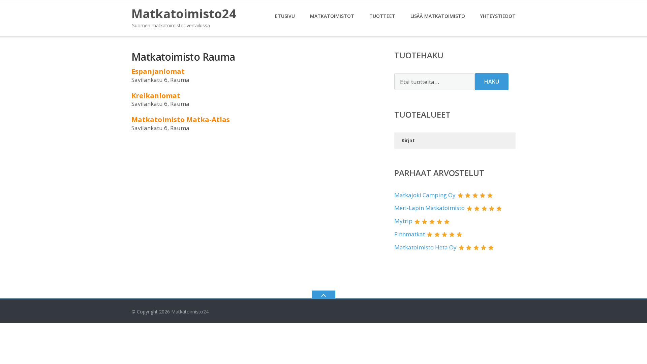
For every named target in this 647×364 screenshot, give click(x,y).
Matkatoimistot (332, 16)
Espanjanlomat (158, 71)
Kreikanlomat (155, 95)
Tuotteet (382, 16)
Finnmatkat (409, 234)
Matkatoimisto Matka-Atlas (180, 119)
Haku (491, 81)
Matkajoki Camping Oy (425, 195)
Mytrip (403, 221)
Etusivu (285, 16)
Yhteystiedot (498, 16)
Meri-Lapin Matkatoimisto (429, 208)
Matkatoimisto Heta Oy (425, 247)
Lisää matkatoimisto (437, 16)
